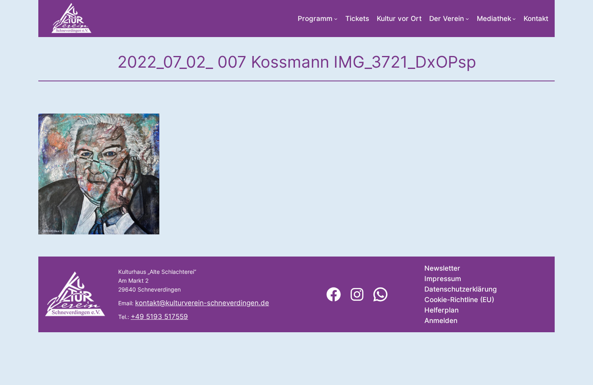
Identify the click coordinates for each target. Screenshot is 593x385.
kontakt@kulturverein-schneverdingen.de (202, 303)
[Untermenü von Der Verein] (467, 19)
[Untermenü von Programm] (336, 19)
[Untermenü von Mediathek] (514, 19)
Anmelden (440, 321)
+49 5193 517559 (159, 317)
